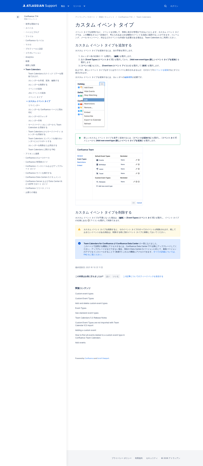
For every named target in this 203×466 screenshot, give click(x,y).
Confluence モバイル (35, 40)
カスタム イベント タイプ (39, 101)
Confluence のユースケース (38, 158)
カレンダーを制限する (38, 84)
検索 (165, 6)
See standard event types (86, 313)
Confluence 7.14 (31, 16)
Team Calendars (33, 69)
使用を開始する (32, 24)
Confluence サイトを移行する (39, 173)
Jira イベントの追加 (37, 93)
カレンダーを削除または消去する (42, 145)
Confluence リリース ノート (38, 188)
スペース (29, 28)
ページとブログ (32, 32)
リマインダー (34, 105)
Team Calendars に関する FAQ (41, 149)
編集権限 (128, 77)
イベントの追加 (35, 89)
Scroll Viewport (103, 358)
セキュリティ (152, 458)
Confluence (89, 358)
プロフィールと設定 (34, 48)
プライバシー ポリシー (121, 458)
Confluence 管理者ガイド (37, 162)
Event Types (80, 308)
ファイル (29, 36)
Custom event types (84, 293)
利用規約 (139, 458)
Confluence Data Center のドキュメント (43, 177)
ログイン (174, 6)
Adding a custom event (85, 330)
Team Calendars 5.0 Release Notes (91, 318)
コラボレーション (33, 53)
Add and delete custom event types (91, 303)
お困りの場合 (31, 192)
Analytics (30, 57)
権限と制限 (30, 65)
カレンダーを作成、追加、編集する (43, 80)
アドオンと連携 (32, 153)
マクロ (28, 44)
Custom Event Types (84, 298)
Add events (80, 342)
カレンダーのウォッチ (38, 116)
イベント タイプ (35, 97)
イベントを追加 (161, 70)
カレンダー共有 (35, 120)
